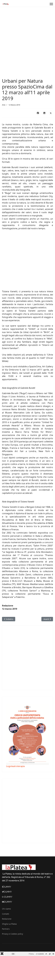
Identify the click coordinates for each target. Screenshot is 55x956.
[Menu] (51, 4)
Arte (3, 105)
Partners (6, 929)
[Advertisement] (27, 49)
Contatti (5, 914)
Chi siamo (6, 908)
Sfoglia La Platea (9, 924)
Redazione (6, 919)
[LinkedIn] (44, 113)
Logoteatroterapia (15, 766)
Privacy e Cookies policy (12, 934)
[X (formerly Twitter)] (50, 113)
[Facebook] (38, 113)
